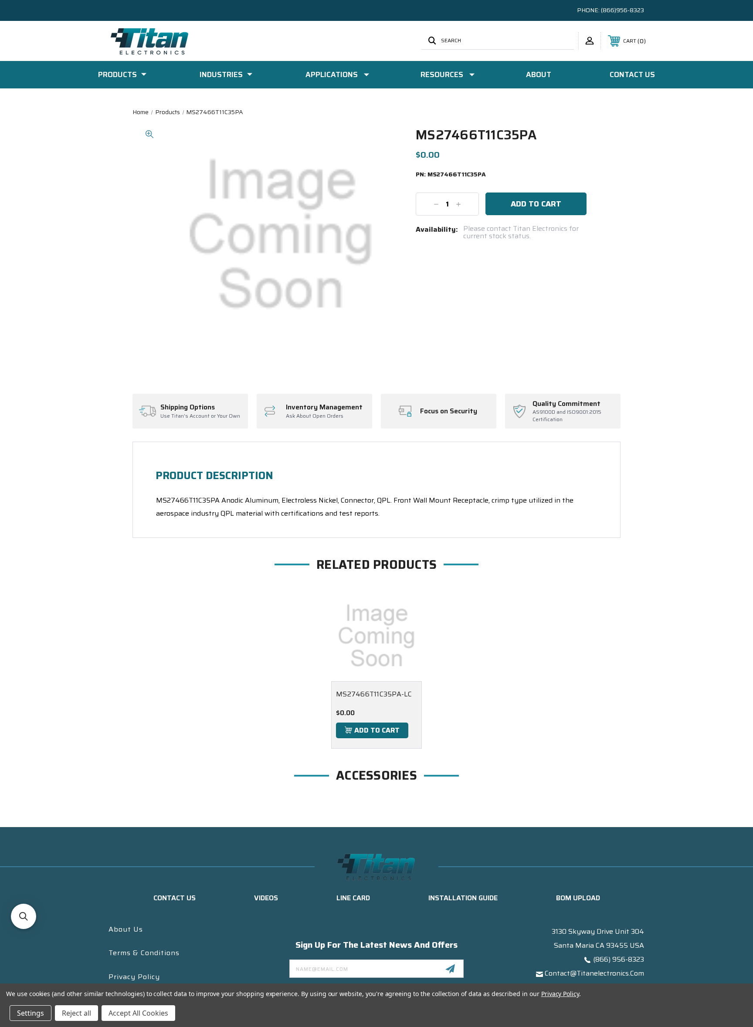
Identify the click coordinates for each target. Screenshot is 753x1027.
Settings (30, 1013)
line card (353, 897)
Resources (442, 74)
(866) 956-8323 (618, 959)
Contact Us (632, 74)
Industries (221, 74)
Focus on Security (448, 411)
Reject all (76, 1013)
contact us (174, 897)
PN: (451, 174)
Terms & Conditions (144, 952)
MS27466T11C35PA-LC (374, 694)
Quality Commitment (566, 404)
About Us (126, 929)
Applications (331, 74)
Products (117, 74)
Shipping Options (187, 407)
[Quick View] (404, 608)
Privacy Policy (134, 976)
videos (266, 897)
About (538, 74)
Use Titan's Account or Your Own (200, 416)
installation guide (463, 897)
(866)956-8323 (622, 10)
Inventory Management (324, 407)
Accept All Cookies (138, 1013)
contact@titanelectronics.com (594, 973)
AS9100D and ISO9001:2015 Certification (567, 416)
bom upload (578, 897)
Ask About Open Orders (314, 416)
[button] (23, 916)
